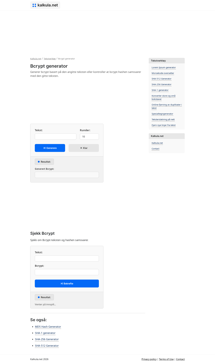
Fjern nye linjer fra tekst (164, 125)
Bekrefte (68, 283)
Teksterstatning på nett (163, 119)
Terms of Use (166, 359)
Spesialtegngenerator (162, 113)
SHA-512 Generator (47, 345)
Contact (155, 148)
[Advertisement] (107, 32)
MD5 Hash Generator (48, 326)
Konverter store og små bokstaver (163, 97)
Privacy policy (149, 359)
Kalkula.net (157, 142)
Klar (84, 148)
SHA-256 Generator (47, 339)
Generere (51, 148)
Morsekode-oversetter (163, 73)
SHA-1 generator (45, 333)
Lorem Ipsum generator (164, 67)
